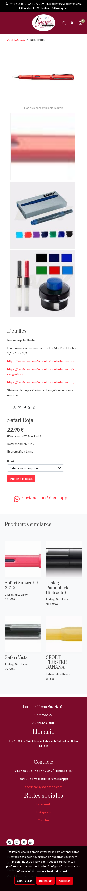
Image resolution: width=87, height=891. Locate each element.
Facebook (28, 8)
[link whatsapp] (31, 842)
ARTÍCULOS (16, 39)
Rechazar (45, 880)
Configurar (24, 880)
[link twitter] (24, 842)
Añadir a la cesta (21, 478)
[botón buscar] (64, 23)
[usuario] (72, 23)
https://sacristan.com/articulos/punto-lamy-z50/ (40, 361)
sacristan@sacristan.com (44, 787)
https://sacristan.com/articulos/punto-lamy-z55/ (40, 382)
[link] (43, 23)
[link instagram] (17, 842)
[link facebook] (9, 842)
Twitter (45, 8)
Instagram (61, 8)
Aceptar (64, 880)
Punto (11, 461)
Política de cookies (58, 871)
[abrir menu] (7, 23)
